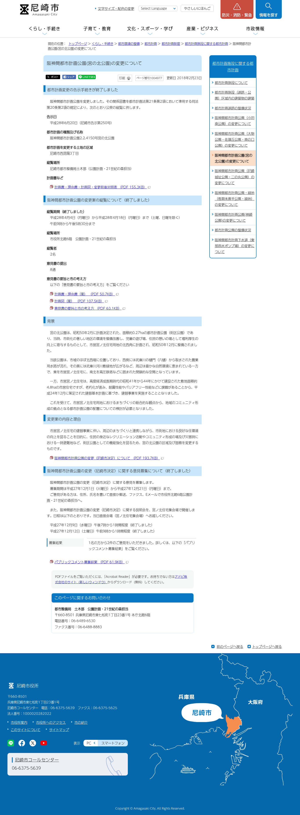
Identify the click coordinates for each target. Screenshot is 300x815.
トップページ (78, 43)
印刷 (122, 78)
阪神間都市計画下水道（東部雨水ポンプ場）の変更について (234, 245)
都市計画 (151, 43)
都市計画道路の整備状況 (233, 108)
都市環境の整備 (129, 43)
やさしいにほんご (197, 8)
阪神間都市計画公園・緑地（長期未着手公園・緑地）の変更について (234, 198)
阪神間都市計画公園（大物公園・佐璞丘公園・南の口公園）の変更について (234, 139)
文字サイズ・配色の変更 (116, 8)
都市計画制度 (171, 43)
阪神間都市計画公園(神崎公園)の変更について (233, 217)
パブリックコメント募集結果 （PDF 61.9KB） (89, 561)
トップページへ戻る (267, 646)
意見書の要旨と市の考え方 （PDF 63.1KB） (87, 308)
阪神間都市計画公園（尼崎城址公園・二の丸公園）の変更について (234, 176)
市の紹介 (81, 722)
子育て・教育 (97, 28)
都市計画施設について (231, 82)
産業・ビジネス (203, 28)
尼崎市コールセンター (37, 759)
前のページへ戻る (230, 646)
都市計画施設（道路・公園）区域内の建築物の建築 (234, 95)
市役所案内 (19, 722)
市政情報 (255, 28)
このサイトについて (25, 729)
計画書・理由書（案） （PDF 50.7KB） (84, 293)
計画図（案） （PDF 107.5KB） (79, 300)
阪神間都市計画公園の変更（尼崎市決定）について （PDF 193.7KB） (107, 457)
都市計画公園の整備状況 (233, 229)
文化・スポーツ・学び (150, 28)
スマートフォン (113, 742)
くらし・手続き (45, 28)
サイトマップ (59, 729)
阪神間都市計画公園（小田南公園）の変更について (234, 120)
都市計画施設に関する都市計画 (206, 43)
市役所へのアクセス (51, 722)
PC (89, 742)
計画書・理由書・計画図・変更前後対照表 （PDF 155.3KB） (100, 186)
